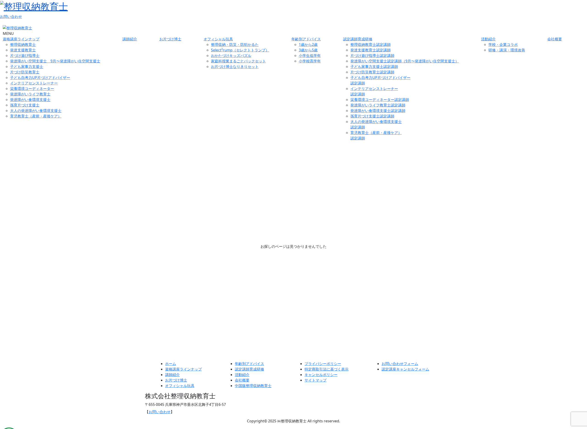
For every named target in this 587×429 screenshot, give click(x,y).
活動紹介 (488, 39)
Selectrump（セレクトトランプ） (240, 50)
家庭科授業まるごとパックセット (238, 61)
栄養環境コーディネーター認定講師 (379, 99)
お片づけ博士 (170, 39)
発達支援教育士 (23, 50)
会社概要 (554, 39)
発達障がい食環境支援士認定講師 (377, 110)
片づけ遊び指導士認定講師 (372, 55)
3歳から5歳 (308, 50)
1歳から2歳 (308, 44)
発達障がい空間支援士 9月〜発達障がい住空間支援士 (55, 61)
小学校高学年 (310, 61)
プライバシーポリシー (323, 363)
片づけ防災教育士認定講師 (372, 72)
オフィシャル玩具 (218, 39)
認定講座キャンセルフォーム (405, 369)
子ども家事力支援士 (26, 66)
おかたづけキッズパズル (231, 55)
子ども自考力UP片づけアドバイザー (40, 77)
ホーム (170, 363)
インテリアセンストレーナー (34, 83)
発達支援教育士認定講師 (370, 50)
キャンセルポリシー (321, 374)
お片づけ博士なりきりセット (235, 66)
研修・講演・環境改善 (506, 50)
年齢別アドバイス (306, 39)
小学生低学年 (310, 55)
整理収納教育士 (23, 44)
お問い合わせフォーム (400, 363)
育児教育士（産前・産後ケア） (35, 116)
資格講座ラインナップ (21, 39)
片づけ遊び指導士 (24, 55)
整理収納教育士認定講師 (370, 44)
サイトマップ (316, 380)
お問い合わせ (11, 16)
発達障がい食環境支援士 (30, 99)
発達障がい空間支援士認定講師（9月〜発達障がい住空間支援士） (404, 61)
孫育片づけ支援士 (24, 105)
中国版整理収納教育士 (253, 385)
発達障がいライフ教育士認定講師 (377, 105)
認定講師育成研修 (357, 39)
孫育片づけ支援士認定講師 (372, 116)
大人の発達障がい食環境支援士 (35, 110)
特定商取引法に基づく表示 (327, 369)
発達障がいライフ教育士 (30, 94)
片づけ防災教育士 (24, 72)
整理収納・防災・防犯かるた (235, 44)
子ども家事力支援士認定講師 (374, 66)
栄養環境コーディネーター (32, 88)
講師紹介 (129, 39)
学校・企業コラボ (503, 44)
